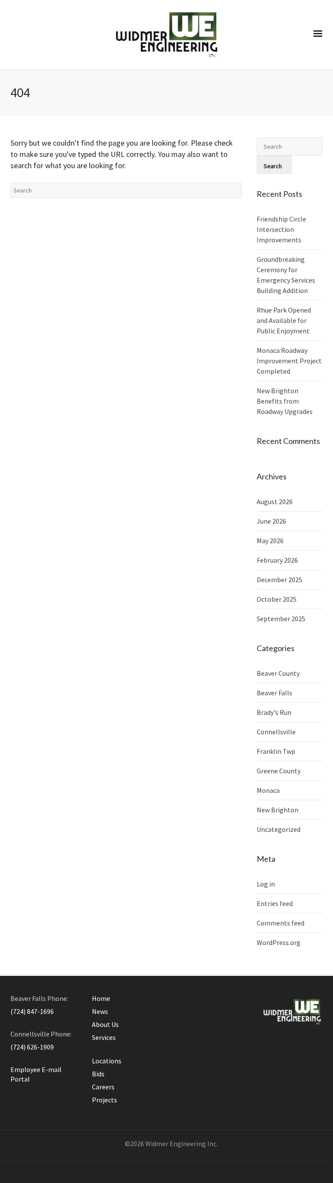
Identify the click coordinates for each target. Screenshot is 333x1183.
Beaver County (278, 673)
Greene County (278, 770)
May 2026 (270, 540)
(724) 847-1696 (32, 1011)
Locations (106, 1060)
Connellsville (276, 731)
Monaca (268, 790)
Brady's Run (274, 712)
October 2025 (277, 599)
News (100, 1011)
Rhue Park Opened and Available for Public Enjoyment (284, 320)
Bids (98, 1073)
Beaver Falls (274, 692)
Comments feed (280, 923)
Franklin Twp (276, 751)
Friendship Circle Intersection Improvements (281, 229)
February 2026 (277, 560)
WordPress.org (278, 942)
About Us (105, 1024)
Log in (266, 884)
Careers (103, 1086)
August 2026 (275, 501)
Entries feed (275, 903)
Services (104, 1037)
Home (101, 998)
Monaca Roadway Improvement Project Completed (289, 360)
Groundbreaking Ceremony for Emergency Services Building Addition (286, 275)
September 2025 (281, 618)
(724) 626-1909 (32, 1047)
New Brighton (277, 809)
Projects (104, 1099)
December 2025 (279, 579)
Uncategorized (278, 829)
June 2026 (271, 521)
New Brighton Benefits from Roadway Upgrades (285, 401)
